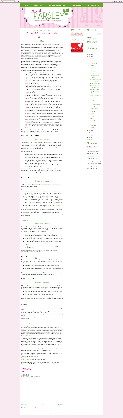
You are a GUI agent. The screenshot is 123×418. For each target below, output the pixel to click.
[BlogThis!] (24, 375)
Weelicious (23, 356)
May (91, 118)
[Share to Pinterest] (28, 375)
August (91, 111)
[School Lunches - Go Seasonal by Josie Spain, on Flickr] (42, 223)
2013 (90, 130)
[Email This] (22, 375)
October (92, 65)
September (92, 68)
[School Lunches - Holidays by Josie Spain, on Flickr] (42, 282)
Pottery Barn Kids (58, 332)
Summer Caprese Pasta (95, 83)
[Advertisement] (33, 391)
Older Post (60, 404)
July (91, 113)
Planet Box (29, 342)
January (92, 127)
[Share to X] (25, 375)
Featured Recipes (93, 5)
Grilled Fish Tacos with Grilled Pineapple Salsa (95, 91)
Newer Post (24, 404)
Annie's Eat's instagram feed (27, 359)
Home (26, 5)
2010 (90, 137)
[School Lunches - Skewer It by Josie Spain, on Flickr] (42, 258)
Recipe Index (76, 5)
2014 (90, 59)
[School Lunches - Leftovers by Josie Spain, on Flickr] (42, 181)
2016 (90, 54)
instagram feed (34, 356)
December (92, 61)
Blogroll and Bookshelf (57, 5)
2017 (90, 52)
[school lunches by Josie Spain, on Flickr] (42, 37)
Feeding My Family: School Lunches (42, 33)
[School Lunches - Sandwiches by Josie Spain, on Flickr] (42, 139)
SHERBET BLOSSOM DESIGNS (66, 414)
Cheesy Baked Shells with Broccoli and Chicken (94, 75)
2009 (90, 139)
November (92, 63)
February (92, 125)
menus (38, 376)
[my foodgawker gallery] (78, 40)
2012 (90, 132)
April (91, 120)
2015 (90, 56)
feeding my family (31, 376)
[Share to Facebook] (27, 375)
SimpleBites (24, 357)
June (91, 116)
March (91, 123)
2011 (90, 135)
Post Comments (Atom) (33, 408)
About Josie (38, 5)
